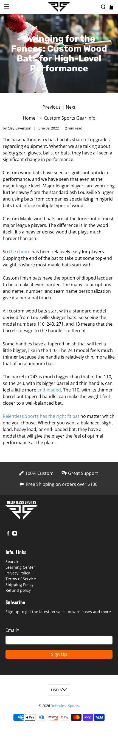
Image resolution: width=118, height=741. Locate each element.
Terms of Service (20, 578)
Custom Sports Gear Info (69, 118)
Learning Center (20, 567)
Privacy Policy (17, 573)
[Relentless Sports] (59, 7)
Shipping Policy (19, 584)
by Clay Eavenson (17, 128)
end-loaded (49, 390)
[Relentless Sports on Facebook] (8, 534)
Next (70, 107)
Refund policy (18, 590)
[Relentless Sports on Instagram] (14, 534)
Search (11, 561)
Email (12, 630)
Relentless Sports (65, 705)
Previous (52, 107)
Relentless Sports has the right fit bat (41, 416)
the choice (19, 252)
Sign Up (59, 654)
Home (29, 118)
